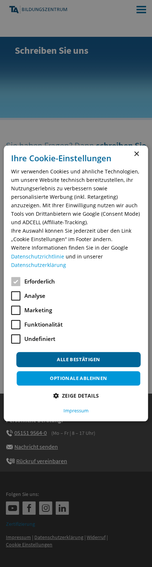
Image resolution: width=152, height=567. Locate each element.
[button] (76, 396)
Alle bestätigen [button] (78, 359)
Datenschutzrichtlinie (37, 256)
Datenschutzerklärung (38, 264)
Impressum (76, 411)
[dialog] (76, 283)
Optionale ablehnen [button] (78, 378)
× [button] (136, 154)
